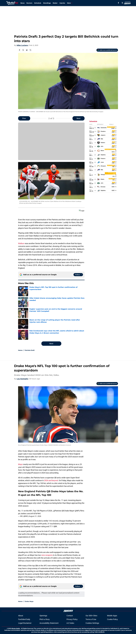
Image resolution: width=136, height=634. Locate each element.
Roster (55, 3)
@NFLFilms (79, 511)
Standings (47, 3)
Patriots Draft (30, 350)
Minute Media (15, 628)
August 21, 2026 (35, 516)
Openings (43, 616)
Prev (24, 118)
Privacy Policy (72, 619)
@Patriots (57, 511)
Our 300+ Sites (91, 616)
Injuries (62, 3)
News (22, 3)
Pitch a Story (45, 619)
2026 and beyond (51, 480)
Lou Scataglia (22, 379)
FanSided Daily (24, 619)
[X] (122, 3)
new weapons (47, 555)
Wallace (21, 243)
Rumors (29, 3)
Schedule (37, 3)
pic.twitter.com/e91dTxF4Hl (29, 513)
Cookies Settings (92, 623)
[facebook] (118, 3)
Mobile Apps (112, 616)
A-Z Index (70, 623)
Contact (70, 616)
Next (78, 118)
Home (20, 350)
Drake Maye (29, 601)
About (20, 616)
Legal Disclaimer (25, 623)
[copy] (30, 50)
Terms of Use (91, 619)
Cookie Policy (112, 619)
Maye (20, 464)
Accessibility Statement (49, 623)
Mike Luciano (22, 45)
